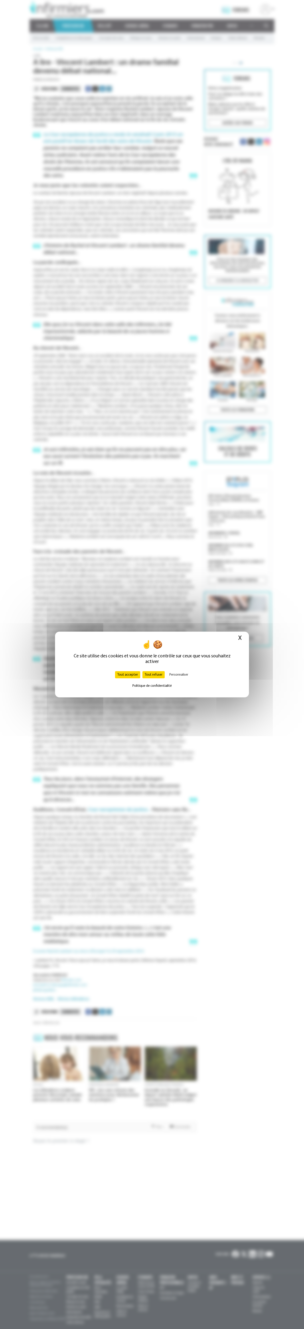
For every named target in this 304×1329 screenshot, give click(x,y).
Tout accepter (127, 675)
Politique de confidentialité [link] (152, 686)
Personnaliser (178, 675)
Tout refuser (153, 675)
